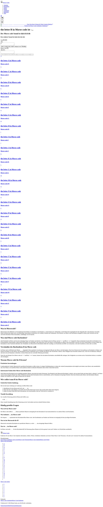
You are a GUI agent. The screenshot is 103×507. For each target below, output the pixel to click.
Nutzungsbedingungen (16, 505)
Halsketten (6, 12)
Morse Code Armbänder (6, 500)
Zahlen (5, 8)
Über (5, 13)
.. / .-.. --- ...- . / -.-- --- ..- (11, 54)
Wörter (5, 9)
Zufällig (24, 46)
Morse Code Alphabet (35, 439)
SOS (2, 46)
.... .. (32, 54)
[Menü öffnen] (2, 22)
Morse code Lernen (13, 439)
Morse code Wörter (44, 439)
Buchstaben (6, 6)
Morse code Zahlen (5, 481)
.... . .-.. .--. (19, 54)
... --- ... (3, 54)
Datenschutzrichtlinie (6, 505)
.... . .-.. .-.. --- (27, 54)
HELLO (16, 46)
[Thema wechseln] (2, 18)
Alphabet (6, 5)
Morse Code (3, 48)
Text (2, 40)
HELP (12, 46)
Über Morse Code (5, 439)
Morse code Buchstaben (6, 441)
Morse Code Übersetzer (24, 439)
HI (20, 46)
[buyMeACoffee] (1, 16)
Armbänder (6, 10)
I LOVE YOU (7, 46)
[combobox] (2, 20)
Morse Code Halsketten (17, 500)
